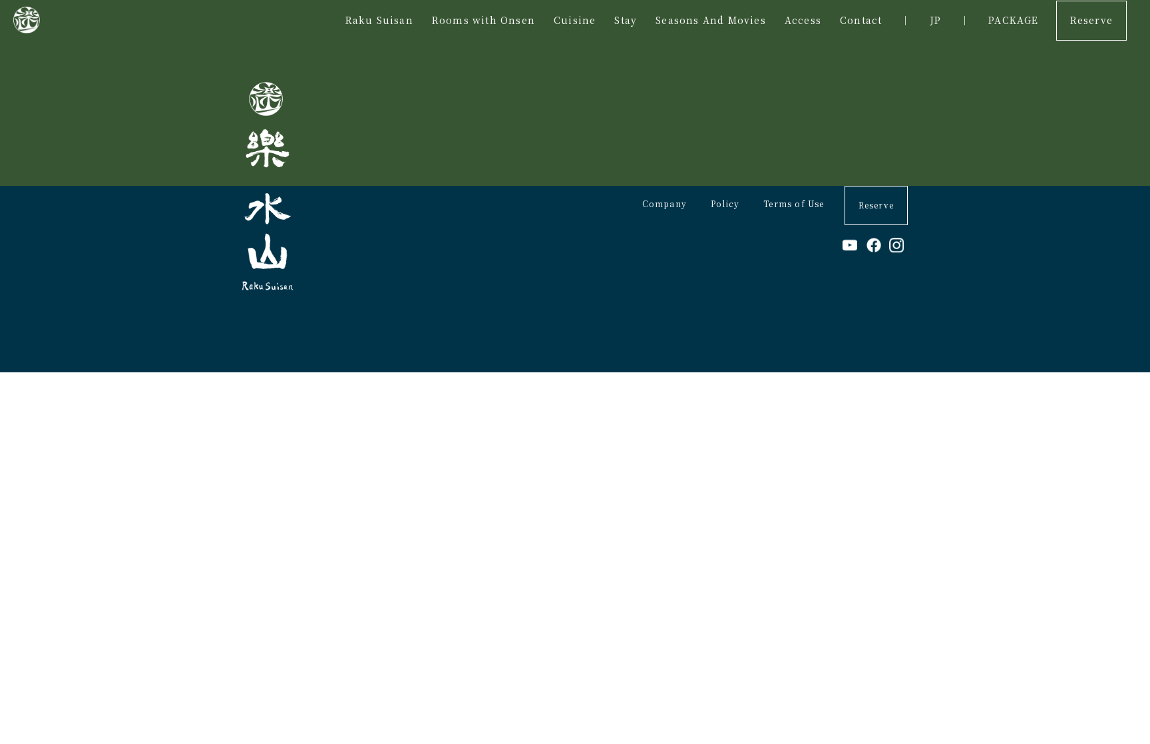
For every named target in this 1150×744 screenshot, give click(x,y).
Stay (625, 20)
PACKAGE (1013, 20)
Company (664, 203)
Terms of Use (793, 203)
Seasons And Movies (711, 20)
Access (803, 20)
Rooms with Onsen (483, 20)
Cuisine (575, 20)
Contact (861, 20)
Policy (725, 203)
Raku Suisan (379, 20)
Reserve (1091, 20)
